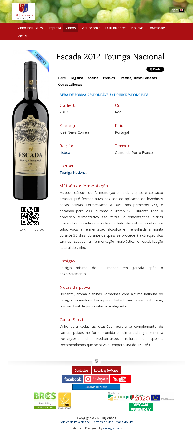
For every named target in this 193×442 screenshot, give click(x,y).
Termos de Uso (102, 422)
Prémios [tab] (109, 78)
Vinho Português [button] (30, 28)
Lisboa (65, 152)
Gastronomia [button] (90, 28)
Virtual (22, 36)
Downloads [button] (157, 28)
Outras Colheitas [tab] (70, 84)
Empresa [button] (54, 28)
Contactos (81, 371)
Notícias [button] (137, 28)
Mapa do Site (124, 422)
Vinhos (71, 28)
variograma (111, 428)
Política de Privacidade (75, 422)
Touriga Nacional (73, 172)
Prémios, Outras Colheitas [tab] (138, 78)
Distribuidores (115, 28)
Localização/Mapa (106, 371)
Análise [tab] (93, 78)
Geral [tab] (62, 78)
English (174, 10)
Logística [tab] (77, 78)
